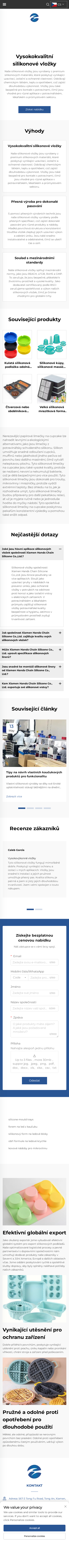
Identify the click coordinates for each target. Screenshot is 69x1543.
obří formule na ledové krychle (27, 1141)
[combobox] (19, 977)
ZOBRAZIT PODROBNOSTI (17, 344)
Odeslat (34, 1080)
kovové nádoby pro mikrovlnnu (27, 1148)
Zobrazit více (14, 796)
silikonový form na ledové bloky (28, 1133)
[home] (34, 17)
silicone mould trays (20, 1119)
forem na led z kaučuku (22, 1126)
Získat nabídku (34, 109)
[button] (21, 808)
